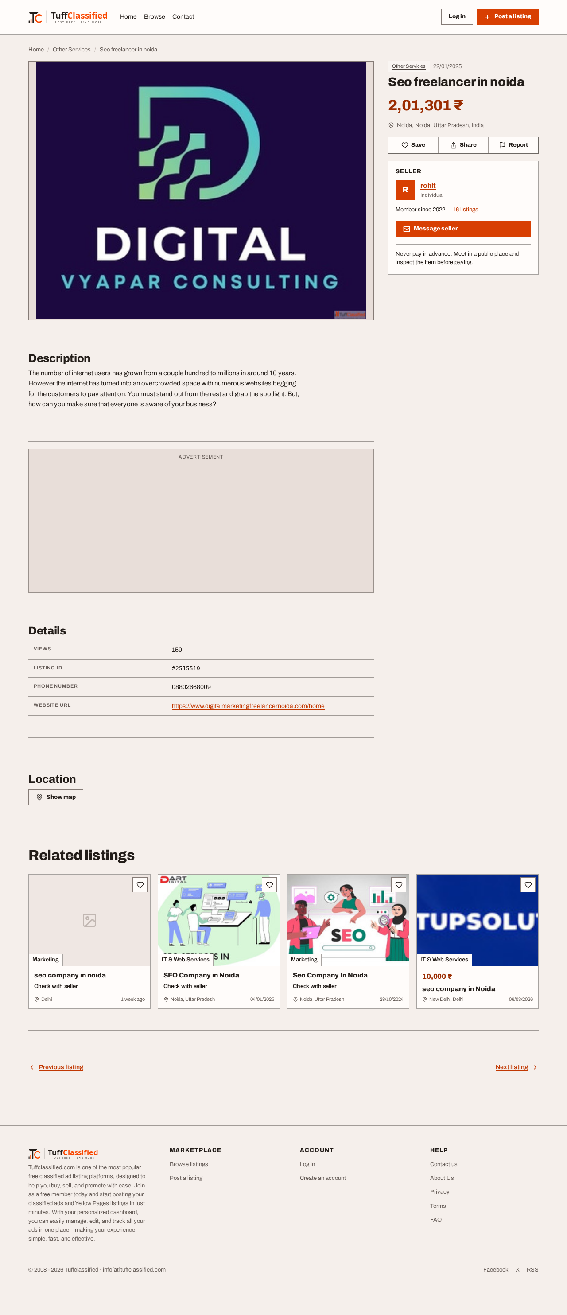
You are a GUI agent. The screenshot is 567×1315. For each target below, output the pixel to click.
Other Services (409, 66)
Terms (438, 1206)
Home (128, 16)
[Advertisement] (201, 525)
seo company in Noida (458, 988)
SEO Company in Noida (201, 975)
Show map (61, 797)
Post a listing (186, 1178)
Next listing (512, 1067)
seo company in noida (70, 975)
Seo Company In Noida (330, 975)
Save (418, 145)
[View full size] (201, 190)
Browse (154, 16)
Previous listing (61, 1067)
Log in (457, 16)
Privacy (440, 1192)
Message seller (436, 229)
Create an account (323, 1178)
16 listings (465, 209)
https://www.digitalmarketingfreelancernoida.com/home (248, 706)
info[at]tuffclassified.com (134, 1270)
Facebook (496, 1270)
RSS (533, 1270)
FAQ (436, 1220)
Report (518, 145)
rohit (428, 185)
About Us (442, 1178)
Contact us (444, 1164)
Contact (183, 16)
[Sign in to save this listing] (140, 884)
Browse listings (189, 1164)
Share (468, 145)
